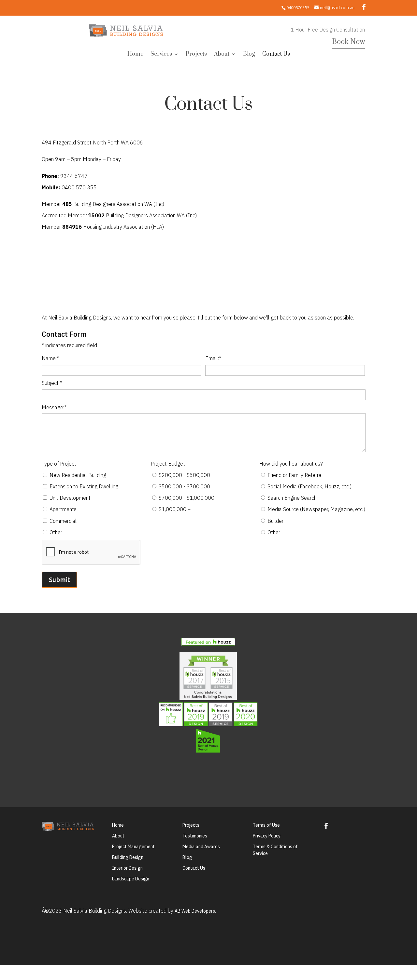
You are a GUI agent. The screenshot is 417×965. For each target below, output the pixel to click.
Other (56, 532)
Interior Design (127, 868)
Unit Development (70, 498)
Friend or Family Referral (295, 475)
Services (161, 55)
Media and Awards (201, 846)
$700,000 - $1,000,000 (186, 498)
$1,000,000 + (175, 509)
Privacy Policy (266, 836)
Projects (196, 55)
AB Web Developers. (195, 911)
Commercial (63, 521)
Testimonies (194, 836)
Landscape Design (130, 879)
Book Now (348, 41)
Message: (54, 407)
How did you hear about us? (291, 463)
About (221, 55)
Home (135, 55)
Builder (275, 521)
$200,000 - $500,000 (184, 475)
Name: (50, 358)
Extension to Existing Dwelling (84, 486)
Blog (249, 55)
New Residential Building (78, 475)
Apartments (63, 509)
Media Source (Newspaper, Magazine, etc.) (316, 509)
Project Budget (168, 463)
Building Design (127, 857)
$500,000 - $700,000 (184, 486)
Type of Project (59, 463)
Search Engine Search (292, 498)
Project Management (133, 846)
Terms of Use (266, 825)
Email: (213, 358)
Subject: (52, 383)
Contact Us (276, 55)
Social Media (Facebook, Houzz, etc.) (309, 486)
